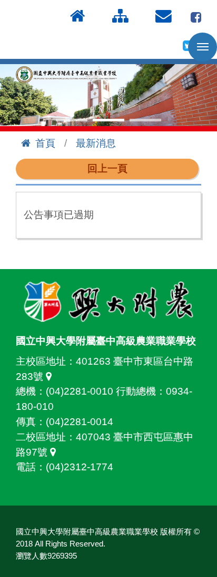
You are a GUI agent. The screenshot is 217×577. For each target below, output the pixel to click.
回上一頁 (107, 168)
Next (203, 95)
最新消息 (96, 143)
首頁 (45, 143)
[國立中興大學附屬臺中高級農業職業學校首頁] (68, 75)
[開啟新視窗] (196, 16)
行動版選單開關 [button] (202, 47)
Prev (13, 95)
